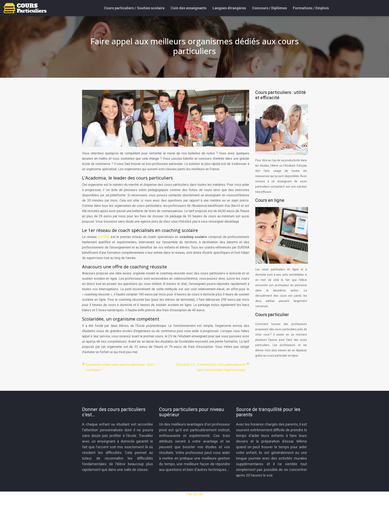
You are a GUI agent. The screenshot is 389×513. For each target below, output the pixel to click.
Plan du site (194, 494)
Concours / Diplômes (269, 8)
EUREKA (103, 237)
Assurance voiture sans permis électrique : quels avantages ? (120, 367)
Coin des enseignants (188, 8)
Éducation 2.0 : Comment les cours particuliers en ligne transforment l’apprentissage (211, 367)
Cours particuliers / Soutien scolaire (134, 8)
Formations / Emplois (311, 8)
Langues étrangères (229, 8)
